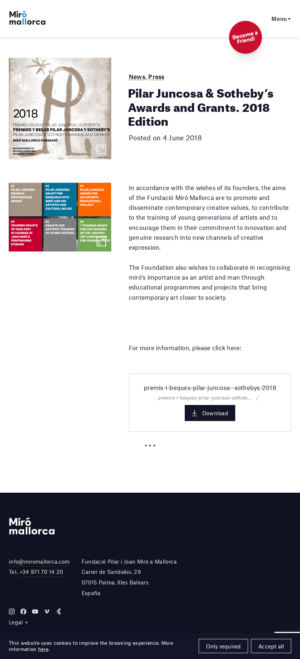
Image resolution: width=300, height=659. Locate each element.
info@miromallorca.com (39, 561)
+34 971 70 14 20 (41, 571)
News (137, 76)
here (43, 649)
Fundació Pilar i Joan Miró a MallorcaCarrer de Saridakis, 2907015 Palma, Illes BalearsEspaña (129, 577)
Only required (223, 646)
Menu (279, 18)
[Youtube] (35, 611)
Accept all (271, 646)
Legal (16, 622)
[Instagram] (12, 611)
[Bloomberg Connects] (58, 611)
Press (156, 76)
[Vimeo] (47, 611)
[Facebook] (23, 611)
